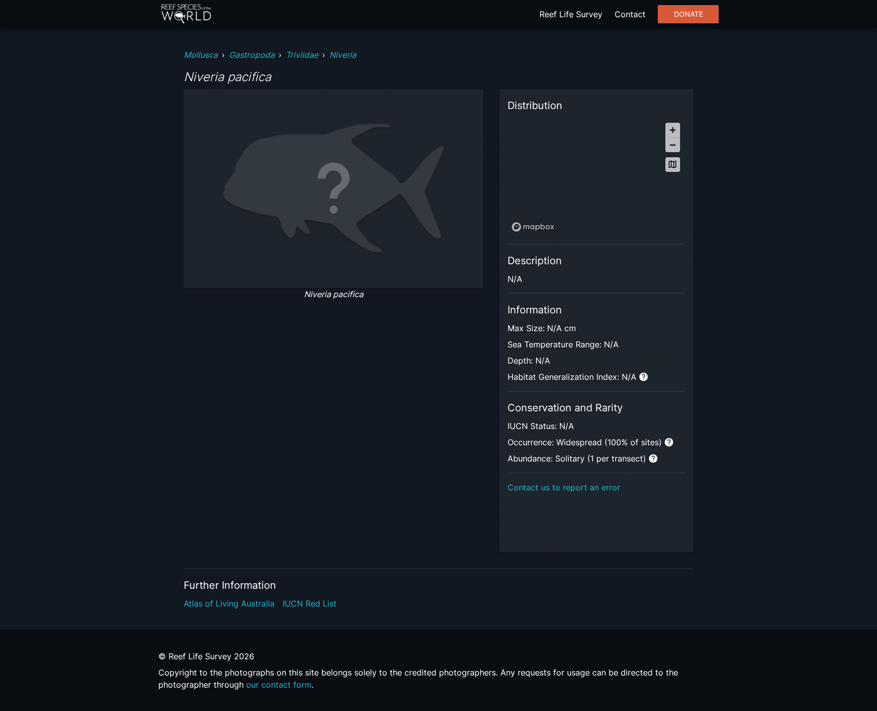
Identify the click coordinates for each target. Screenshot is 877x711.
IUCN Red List (309, 603)
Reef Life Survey (570, 14)
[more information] (643, 377)
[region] (596, 177)
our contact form (279, 685)
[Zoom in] (672, 130)
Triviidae (302, 55)
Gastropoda (252, 55)
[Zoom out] (672, 144)
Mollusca (201, 55)
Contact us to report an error (564, 487)
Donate (688, 14)
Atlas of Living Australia (229, 603)
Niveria (342, 55)
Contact (630, 14)
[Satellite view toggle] (672, 164)
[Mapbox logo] (533, 227)
